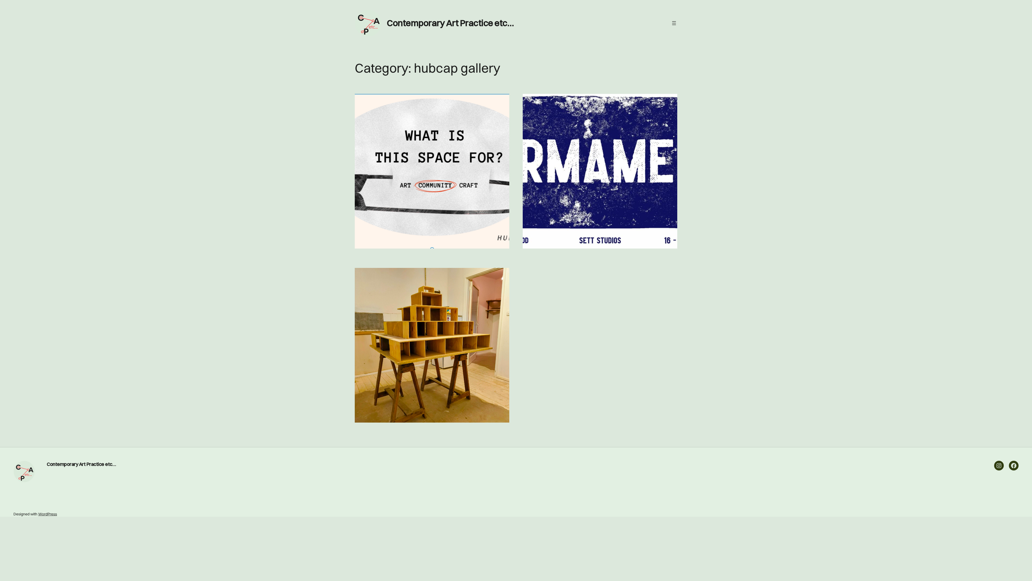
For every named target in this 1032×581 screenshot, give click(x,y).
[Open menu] (674, 23)
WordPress (47, 514)
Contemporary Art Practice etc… (450, 22)
